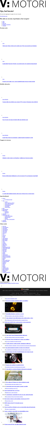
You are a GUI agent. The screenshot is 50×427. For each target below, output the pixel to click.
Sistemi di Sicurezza (6, 255)
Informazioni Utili (5, 214)
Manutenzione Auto (6, 247)
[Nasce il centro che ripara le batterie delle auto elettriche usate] (26, 110)
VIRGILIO (6, 290)
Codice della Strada (8, 216)
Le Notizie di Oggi (8, 199)
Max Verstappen (5, 268)
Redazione (4, 221)
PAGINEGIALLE (11, 290)
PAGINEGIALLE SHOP (17, 290)
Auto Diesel (4, 230)
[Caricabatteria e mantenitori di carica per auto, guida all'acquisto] (26, 392)
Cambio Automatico (6, 272)
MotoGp (4, 263)
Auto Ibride (7, 206)
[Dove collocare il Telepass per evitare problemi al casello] (26, 376)
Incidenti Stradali (5, 261)
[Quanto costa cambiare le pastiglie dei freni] (26, 358)
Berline (3, 236)
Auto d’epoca (7, 207)
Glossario (4, 213)
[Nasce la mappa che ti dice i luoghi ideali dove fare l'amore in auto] (26, 349)
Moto (3, 22)
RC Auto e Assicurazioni (9, 219)
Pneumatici (4, 249)
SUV (3, 233)
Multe (3, 259)
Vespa (3, 241)
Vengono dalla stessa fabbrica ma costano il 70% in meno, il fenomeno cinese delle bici (20, 101)
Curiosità (4, 25)
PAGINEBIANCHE (26, 290)
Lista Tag (4, 226)
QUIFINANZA (41, 290)
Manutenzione (7, 217)
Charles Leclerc (5, 267)
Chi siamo (13, 293)
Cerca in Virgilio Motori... (4, 282)
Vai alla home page (3, 16)
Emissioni (4, 271)
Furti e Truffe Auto (6, 260)
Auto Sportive (5, 238)
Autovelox (4, 251)
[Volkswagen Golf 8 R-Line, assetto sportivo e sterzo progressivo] (26, 320)
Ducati (3, 265)
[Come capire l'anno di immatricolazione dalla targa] (26, 329)
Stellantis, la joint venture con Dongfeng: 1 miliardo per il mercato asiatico (17, 157)
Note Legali (17, 293)
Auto (3, 21)
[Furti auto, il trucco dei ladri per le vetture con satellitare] (26, 337)
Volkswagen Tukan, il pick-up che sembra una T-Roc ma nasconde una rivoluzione (19, 45)
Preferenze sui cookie (32, 293)
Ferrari (3, 264)
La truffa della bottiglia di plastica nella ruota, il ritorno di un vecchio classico (18, 193)
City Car (4, 235)
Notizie (3, 155)
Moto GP (6, 212)
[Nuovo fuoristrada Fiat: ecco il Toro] (26, 388)
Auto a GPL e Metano (9, 204)
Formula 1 (7, 211)
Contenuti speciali (3, 283)
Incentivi (4, 258)
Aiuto (37, 293)
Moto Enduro (5, 239)
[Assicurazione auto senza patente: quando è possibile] (26, 384)
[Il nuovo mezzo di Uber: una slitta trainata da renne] (26, 418)
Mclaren (4, 266)
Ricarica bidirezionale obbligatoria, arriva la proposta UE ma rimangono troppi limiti (20, 175)
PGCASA (22, 290)
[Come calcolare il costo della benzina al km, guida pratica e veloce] (26, 316)
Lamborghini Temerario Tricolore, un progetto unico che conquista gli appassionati (19, 63)
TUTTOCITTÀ (31, 290)
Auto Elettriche (8, 205)
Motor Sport (4, 210)
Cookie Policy (26, 293)
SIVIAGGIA (37, 290)
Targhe (3, 252)
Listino (6, 201)
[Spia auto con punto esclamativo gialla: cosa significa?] (26, 298)
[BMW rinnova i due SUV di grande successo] (26, 400)
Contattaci (9, 283)
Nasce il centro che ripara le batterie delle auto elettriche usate (15, 119)
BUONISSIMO (46, 290)
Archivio (17, 283)
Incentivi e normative (6, 24)
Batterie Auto (5, 270)
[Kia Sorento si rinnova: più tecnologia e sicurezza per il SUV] (26, 396)
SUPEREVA (25, 291)
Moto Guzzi (4, 244)
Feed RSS (13, 283)
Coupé (3, 237)
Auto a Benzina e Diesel (9, 202)
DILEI (34, 290)
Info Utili (4, 23)
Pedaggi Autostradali (6, 256)
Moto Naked (4, 240)
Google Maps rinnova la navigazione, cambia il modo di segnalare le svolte (17, 137)
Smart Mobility (5, 99)
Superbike (4, 243)
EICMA (4, 246)
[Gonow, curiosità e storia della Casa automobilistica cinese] (26, 409)
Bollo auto (4, 250)
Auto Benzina (5, 229)
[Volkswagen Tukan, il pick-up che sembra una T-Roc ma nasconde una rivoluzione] (26, 36)
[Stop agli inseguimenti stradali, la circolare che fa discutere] (26, 345)
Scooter (3, 242)
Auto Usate (4, 231)
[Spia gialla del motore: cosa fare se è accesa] (26, 307)
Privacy (21, 293)
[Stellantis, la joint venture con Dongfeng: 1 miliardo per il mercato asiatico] (26, 148)
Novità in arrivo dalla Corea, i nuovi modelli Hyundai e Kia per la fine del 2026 (18, 81)
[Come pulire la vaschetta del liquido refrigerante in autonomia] (26, 367)
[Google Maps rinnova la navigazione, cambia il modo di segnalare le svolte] (26, 128)
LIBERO (3, 290)
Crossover (4, 232)
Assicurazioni (5, 254)
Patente (6, 218)
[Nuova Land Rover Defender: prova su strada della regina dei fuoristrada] (26, 405)
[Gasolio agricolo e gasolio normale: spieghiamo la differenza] (26, 341)
